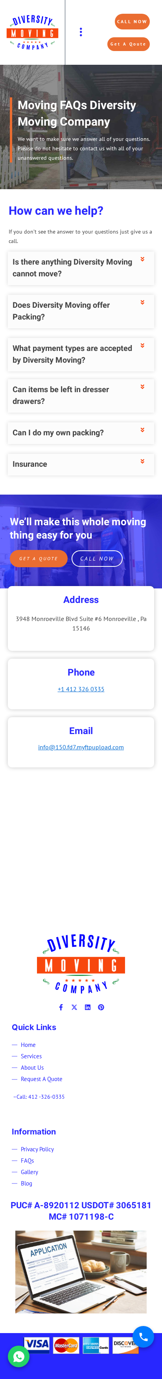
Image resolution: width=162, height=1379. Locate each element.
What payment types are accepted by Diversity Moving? (72, 354)
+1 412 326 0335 (81, 689)
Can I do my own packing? (58, 432)
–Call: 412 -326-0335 (39, 1096)
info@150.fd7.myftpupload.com (81, 747)
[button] (81, 32)
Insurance (30, 464)
